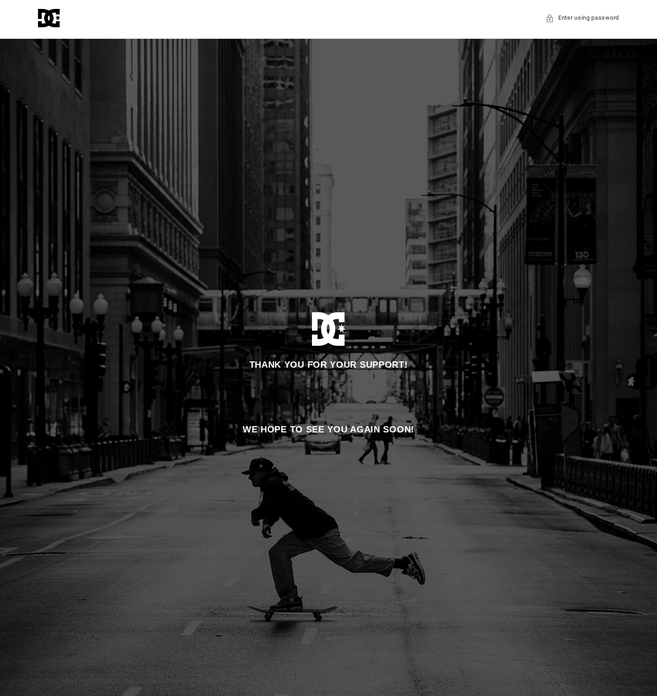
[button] (582, 18)
